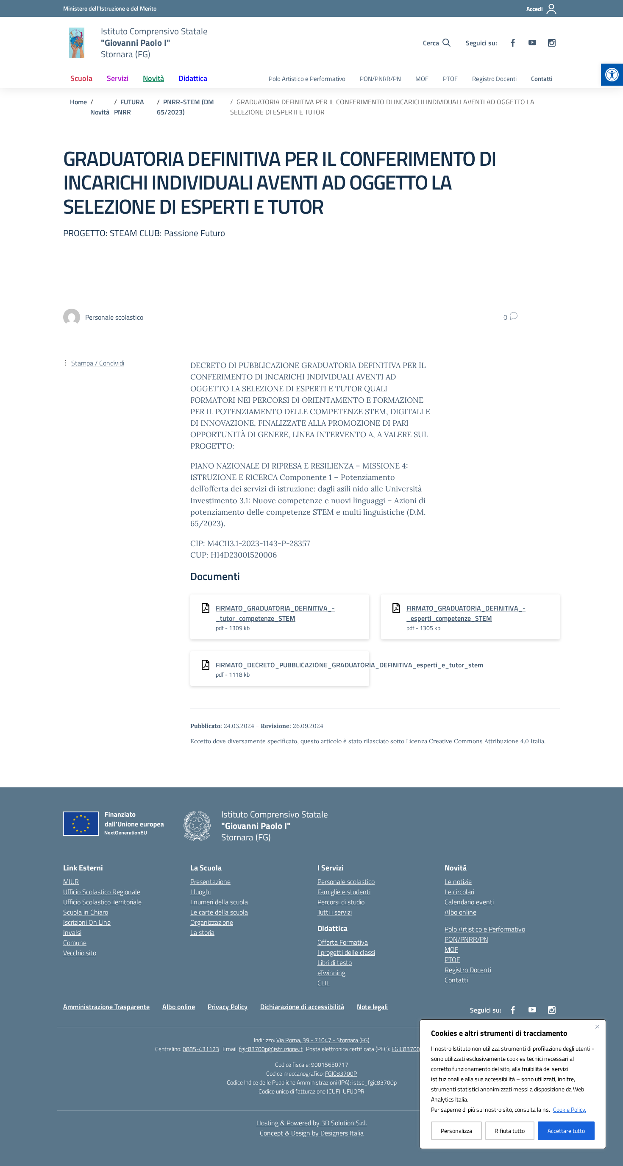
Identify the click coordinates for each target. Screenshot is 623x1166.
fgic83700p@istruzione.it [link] (271, 1048)
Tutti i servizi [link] (334, 912)
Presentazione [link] (210, 881)
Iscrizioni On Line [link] (87, 922)
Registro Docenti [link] (494, 79)
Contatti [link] (542, 79)
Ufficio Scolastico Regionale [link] (101, 892)
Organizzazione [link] (211, 922)
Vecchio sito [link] (79, 953)
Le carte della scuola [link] (219, 912)
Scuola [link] (81, 78)
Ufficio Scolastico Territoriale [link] (102, 902)
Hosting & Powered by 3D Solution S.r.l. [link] (311, 1123)
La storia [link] (202, 932)
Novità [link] (153, 78)
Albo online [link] (460, 912)
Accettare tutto (566, 1130)
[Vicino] (597, 1026)
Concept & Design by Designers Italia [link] (312, 1133)
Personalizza (456, 1130)
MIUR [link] (71, 881)
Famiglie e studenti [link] (343, 892)
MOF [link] (421, 79)
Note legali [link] (372, 1006)
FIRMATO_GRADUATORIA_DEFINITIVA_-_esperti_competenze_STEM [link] (466, 613)
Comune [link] (74, 942)
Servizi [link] (117, 78)
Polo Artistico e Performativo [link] (307, 79)
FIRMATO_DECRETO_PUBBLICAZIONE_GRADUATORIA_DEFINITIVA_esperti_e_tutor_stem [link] (349, 665)
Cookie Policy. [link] (569, 1109)
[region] (513, 1084)
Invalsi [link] (72, 932)
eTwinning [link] (331, 973)
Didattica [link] (192, 78)
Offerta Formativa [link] (342, 942)
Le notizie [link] (458, 881)
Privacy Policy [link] (228, 1006)
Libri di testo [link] (334, 962)
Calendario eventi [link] (469, 902)
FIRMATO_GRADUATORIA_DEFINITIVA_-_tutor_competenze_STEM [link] (275, 613)
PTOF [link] (450, 79)
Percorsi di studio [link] (340, 902)
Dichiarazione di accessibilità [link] (302, 1006)
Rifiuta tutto (510, 1130)
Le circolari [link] (459, 892)
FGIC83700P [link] (341, 1073)
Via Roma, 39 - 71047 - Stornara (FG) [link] (323, 1039)
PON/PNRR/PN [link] (380, 79)
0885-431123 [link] (201, 1048)
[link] (612, 75)
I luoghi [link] (200, 892)
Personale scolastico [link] (346, 881)
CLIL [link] (323, 983)
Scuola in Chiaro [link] (85, 912)
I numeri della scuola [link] (219, 902)
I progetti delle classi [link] (346, 952)
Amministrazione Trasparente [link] (106, 1006)
